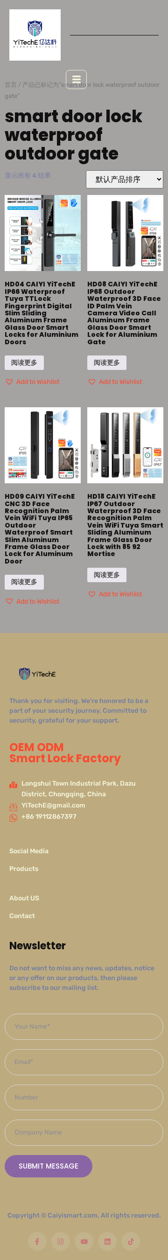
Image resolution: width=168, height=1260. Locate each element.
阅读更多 (24, 363)
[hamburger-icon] (76, 79)
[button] (32, 382)
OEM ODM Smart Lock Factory (65, 752)
